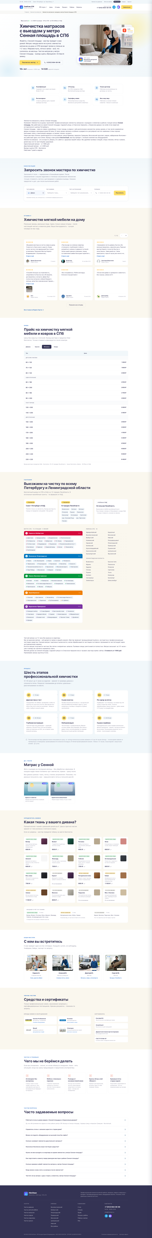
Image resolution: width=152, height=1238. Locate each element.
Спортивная (30, 614)
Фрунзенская (49, 566)
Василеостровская (57, 580)
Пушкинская (53, 544)
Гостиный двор (69, 580)
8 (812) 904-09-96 (53, 62)
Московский (111, 535)
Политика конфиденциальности (110, 1234)
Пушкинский (111, 548)
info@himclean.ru (109, 1212)
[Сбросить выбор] (43, 193)
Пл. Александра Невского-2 (64, 597)
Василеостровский (91, 535)
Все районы (54, 1226)
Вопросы (79, 7)
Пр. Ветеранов (31, 550)
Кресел (129, 1)
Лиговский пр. (50, 597)
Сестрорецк (90, 578)
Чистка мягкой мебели (31, 1210)
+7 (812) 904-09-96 (112, 1207)
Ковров (124, 1)
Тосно (109, 572)
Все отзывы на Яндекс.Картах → (34, 310)
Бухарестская (41, 617)
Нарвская (39, 547)
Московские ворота (62, 566)
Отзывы (57, 7)
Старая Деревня (45, 611)
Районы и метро (83, 1218)
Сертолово (111, 570)
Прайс (80, 1212)
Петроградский (112, 543)
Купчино (59, 570)
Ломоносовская (70, 583)
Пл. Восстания (31, 544)
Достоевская (39, 597)
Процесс (64, 7)
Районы (72, 7)
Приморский (112, 545)
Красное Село (112, 561)
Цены (51, 7)
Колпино (88, 575)
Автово (60, 547)
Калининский (90, 540)
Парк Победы (30, 570)
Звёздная (50, 570)
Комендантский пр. (32, 611)
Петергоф (111, 567)
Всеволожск (90, 561)
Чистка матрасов (29, 1212)
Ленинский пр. (69, 547)
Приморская (45, 580)
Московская (41, 570)
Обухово (41, 586)
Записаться (126, 7)
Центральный (112, 551)
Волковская (30, 617)
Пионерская (67, 560)
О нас (79, 1207)
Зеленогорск (90, 580)
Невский (110, 537)
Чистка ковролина (29, 1218)
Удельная (57, 560)
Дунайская (76, 617)
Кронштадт (111, 578)
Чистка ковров (28, 1215)
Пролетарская (31, 586)
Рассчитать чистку (28, 62)
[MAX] (118, 7)
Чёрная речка (31, 563)
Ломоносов (111, 564)
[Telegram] (114, 7)
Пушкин (88, 572)
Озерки (49, 560)
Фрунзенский (112, 553)
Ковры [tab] (56, 346)
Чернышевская (69, 541)
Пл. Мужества (31, 541)
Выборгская (49, 541)
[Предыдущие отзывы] (122, 235)
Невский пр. (63, 563)
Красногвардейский (92, 548)
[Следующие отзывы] (126, 235)
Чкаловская (71, 611)
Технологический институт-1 (67, 544)
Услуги (43, 7)
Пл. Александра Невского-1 (44, 583)
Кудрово (88, 567)
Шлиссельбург (112, 580)
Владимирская (42, 544)
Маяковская (30, 583)
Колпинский (89, 545)
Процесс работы (83, 1215)
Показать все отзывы (76, 305)
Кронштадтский (91, 553)
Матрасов (117, 1)
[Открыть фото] (29, 289)
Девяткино (30, 538)
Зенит (36, 580)
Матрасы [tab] (47, 346)
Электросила (74, 566)
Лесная (40, 541)
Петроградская (42, 563)
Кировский (89, 543)
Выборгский (89, 537)
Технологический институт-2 (35, 566)
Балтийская (30, 547)
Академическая (53, 538)
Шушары (29, 620)
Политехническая (65, 538)
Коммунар (111, 575)
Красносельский (91, 551)
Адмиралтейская (41, 614)
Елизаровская (59, 583)
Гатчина (88, 570)
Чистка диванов (29, 1207)
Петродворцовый (113, 540)
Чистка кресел (28, 1220)
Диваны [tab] (28, 346)
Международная (52, 617)
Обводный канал (74, 614)
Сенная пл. (72, 563)
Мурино (88, 564)
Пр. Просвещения (39, 560)
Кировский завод (50, 547)
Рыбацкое (49, 586)
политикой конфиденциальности (54, 197)
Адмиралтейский (91, 532)
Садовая (52, 614)
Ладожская (43, 600)
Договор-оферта (123, 1234)
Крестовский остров (58, 611)
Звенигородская (62, 614)
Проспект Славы (65, 617)
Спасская (30, 597)
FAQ (79, 1220)
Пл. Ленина (58, 541)
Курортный (111, 532)
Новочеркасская (31, 600)
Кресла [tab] (37, 346)
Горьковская (53, 563)
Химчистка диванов (97, 1)
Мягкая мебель (108, 1)
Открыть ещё (30, 256)
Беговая (29, 580)
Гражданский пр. (41, 538)
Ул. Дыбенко (65, 600)
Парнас (29, 560)
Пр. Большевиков (53, 600)
